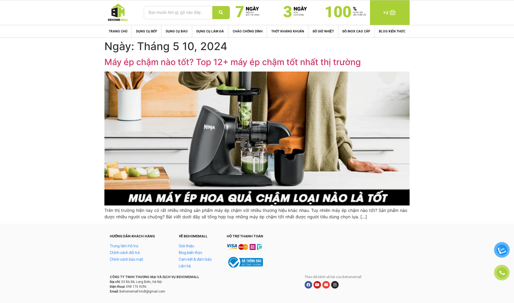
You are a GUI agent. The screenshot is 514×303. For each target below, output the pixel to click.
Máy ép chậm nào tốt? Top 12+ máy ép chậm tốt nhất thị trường (233, 62)
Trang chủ (118, 31)
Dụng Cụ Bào (177, 31)
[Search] (221, 12)
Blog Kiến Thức (392, 31)
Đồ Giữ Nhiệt (323, 31)
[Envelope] (326, 285)
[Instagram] (335, 285)
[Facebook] (308, 285)
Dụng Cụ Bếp (146, 31)
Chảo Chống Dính (248, 31)
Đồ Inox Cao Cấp (356, 31)
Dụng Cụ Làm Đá (210, 31)
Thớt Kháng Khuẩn (287, 31)
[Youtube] (317, 285)
